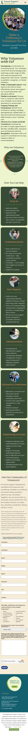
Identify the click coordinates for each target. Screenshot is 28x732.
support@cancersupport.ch (9, 697)
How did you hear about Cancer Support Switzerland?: (12, 626)
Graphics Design (7, 614)
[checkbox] (1, 611)
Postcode (4, 581)
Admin (5, 611)
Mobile (3, 565)
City (2, 589)
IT (16, 614)
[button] (25, 2)
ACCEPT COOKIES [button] (14, 729)
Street (3, 573)
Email (3, 558)
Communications (20, 611)
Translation (6, 621)
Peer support (19, 620)
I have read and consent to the (13, 538)
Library (18, 618)
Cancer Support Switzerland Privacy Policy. (13, 537)
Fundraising (19, 613)
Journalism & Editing (6, 617)
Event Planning (7, 613)
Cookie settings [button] (17, 727)
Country (3, 597)
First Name (4, 542)
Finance (5, 620)
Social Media (19, 616)
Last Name (4, 550)
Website (18, 621)
